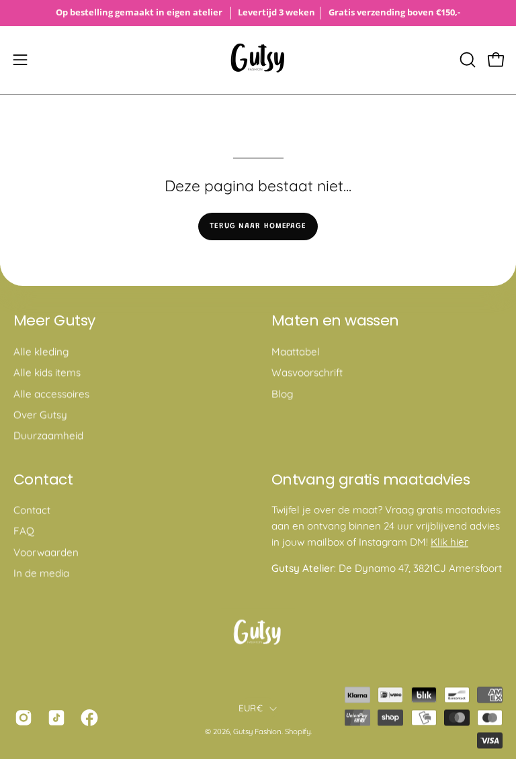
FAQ (23, 531)
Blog (282, 393)
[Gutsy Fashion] (258, 60)
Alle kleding (41, 351)
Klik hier (449, 542)
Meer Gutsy (54, 320)
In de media (41, 573)
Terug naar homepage (258, 226)
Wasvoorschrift (307, 372)
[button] (466, 59)
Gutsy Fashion (257, 731)
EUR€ (251, 708)
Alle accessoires (51, 393)
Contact (43, 479)
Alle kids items (47, 372)
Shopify (297, 731)
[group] (258, 13)
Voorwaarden (46, 552)
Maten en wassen (335, 320)
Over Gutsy (40, 414)
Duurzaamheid (48, 435)
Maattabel (295, 351)
